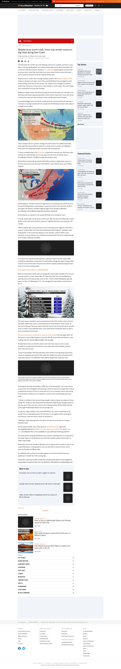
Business (85, 633)
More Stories (81, 124)
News (19, 45)
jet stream (41, 152)
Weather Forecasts (40, 518)
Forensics (27, 1)
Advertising (34, 1)
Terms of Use (44, 665)
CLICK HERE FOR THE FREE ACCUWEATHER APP (33, 270)
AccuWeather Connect (45, 641)
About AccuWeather (22, 633)
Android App (64, 633)
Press (19, 641)
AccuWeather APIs (44, 638)
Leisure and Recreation (88, 641)
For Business (5, 1)
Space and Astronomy (88, 646)
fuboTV (56, 429)
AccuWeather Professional (67, 645)
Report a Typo (21, 508)
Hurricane (85, 638)
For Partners (42, 633)
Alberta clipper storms (64, 79)
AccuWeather (48, 70)
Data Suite (21, 1)
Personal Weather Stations (46, 643)
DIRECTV (37, 429)
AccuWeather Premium (66, 642)
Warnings (14, 1)
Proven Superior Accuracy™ (24, 631)
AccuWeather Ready (88, 631)
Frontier (43, 429)
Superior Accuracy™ (44, 1)
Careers (20, 638)
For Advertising (43, 636)
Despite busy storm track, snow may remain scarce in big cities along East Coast (64, 622)
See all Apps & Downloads (67, 636)
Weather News (38, 531)
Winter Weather (26, 45)
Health (84, 636)
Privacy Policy (51, 665)
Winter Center (86, 656)
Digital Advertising (22, 636)
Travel (84, 651)
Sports (84, 648)
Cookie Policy (59, 665)
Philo (60, 429)
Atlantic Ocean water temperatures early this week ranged (37, 335)
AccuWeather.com (52, 427)
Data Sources (76, 665)
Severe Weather (86, 643)
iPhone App (64, 631)
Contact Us (20, 643)
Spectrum (50, 429)
